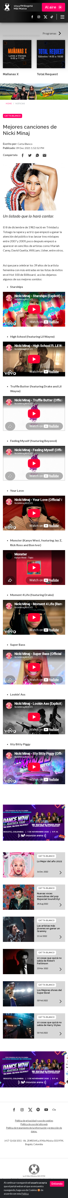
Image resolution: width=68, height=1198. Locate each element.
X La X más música (45, 17)
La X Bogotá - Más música (7, 7)
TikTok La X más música (52, 17)
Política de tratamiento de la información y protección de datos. (34, 1130)
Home (9, 103)
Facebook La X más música (32, 17)
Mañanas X (10, 74)
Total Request (47, 74)
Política (25, 1193)
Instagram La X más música (39, 17)
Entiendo (57, 1183)
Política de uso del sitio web (34, 1124)
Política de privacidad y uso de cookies (34, 1120)
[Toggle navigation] (62, 17)
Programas (49, 33)
